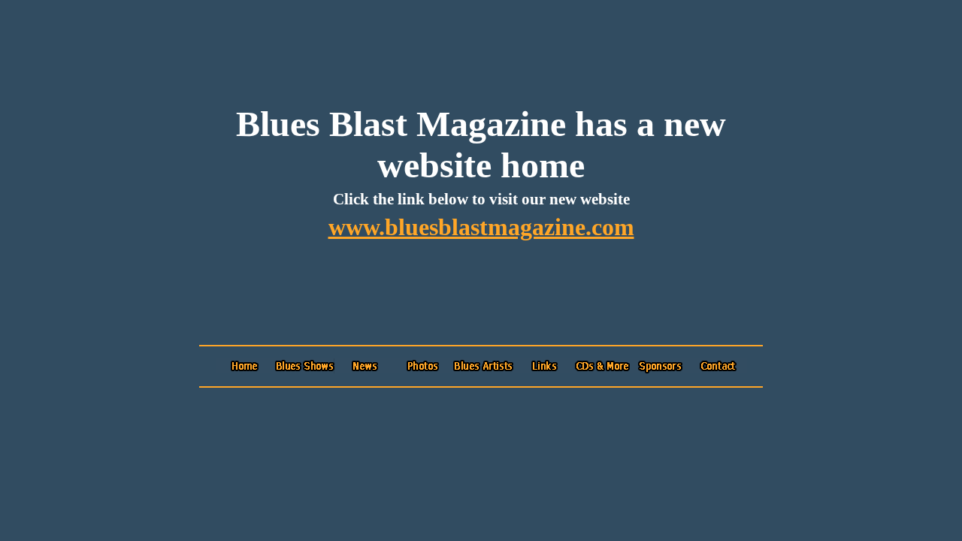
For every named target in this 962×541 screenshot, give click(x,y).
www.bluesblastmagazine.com (481, 226)
